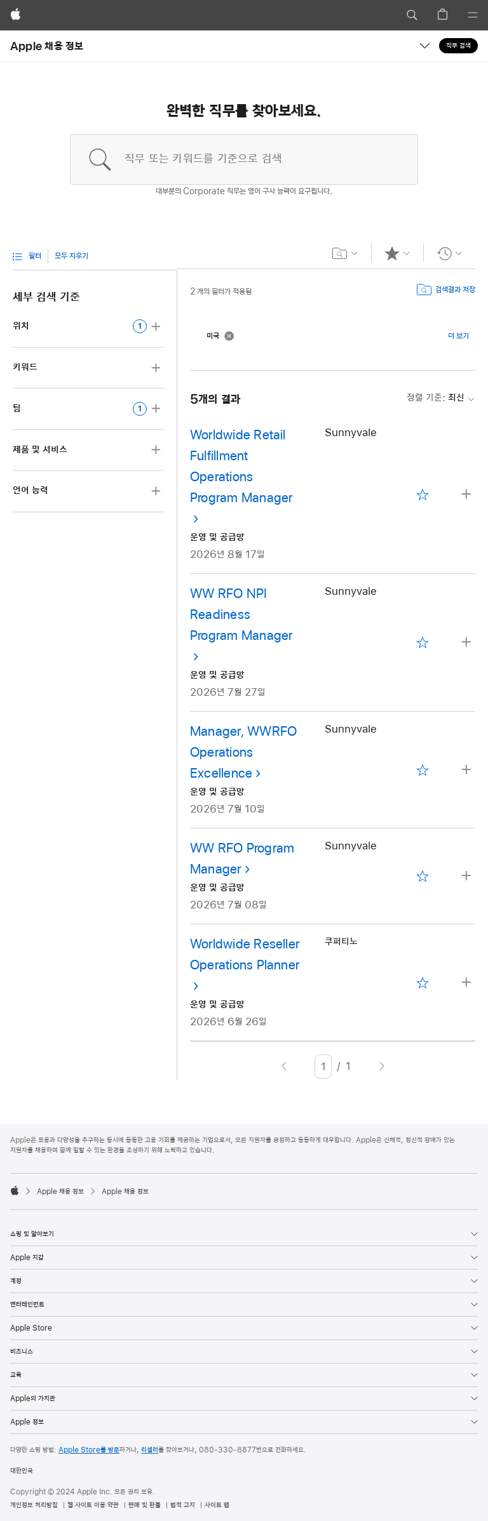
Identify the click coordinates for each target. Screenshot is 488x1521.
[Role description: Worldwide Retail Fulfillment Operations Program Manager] (467, 495)
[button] (411, 15)
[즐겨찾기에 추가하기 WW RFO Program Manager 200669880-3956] (423, 876)
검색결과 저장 (455, 290)
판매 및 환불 (144, 1505)
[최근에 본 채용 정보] (450, 253)
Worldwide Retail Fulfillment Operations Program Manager (241, 467)
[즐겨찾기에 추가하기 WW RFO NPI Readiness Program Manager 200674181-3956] (423, 643)
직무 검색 (458, 45)
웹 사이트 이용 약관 (93, 1505)
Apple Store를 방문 (88, 1449)
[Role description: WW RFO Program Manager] (467, 876)
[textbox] (244, 159)
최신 (435, 398)
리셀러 (149, 1449)
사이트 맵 (217, 1505)
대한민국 (21, 1470)
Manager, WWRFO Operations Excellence (243, 752)
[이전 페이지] (284, 1066)
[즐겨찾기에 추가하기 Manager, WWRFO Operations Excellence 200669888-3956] (423, 770)
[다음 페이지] (382, 1066)
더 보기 (458, 336)
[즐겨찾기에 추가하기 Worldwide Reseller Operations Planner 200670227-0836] (423, 982)
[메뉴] (473, 15)
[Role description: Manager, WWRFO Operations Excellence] (467, 770)
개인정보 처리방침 (34, 1505)
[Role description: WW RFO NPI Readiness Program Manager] (467, 642)
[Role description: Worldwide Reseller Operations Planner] (467, 983)
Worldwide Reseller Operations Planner (244, 955)
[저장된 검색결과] (345, 253)
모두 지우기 (71, 256)
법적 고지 (182, 1505)
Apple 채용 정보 (47, 45)
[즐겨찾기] (397, 253)
